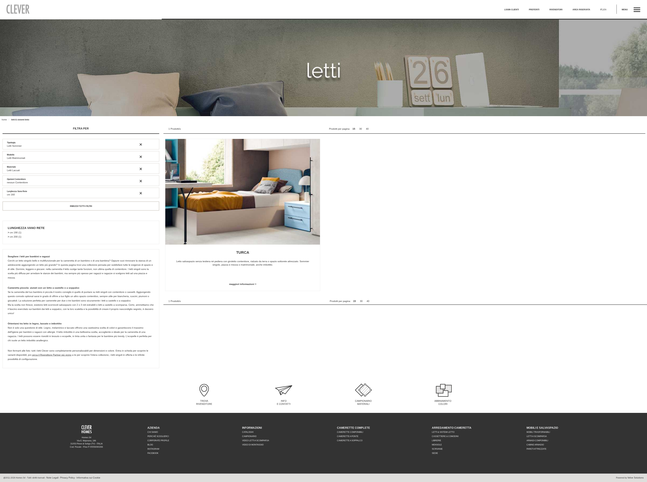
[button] (26, 228)
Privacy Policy (67, 477)
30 (361, 128)
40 (367, 128)
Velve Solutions (635, 477)
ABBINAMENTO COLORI (442, 402)
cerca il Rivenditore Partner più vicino (51, 355)
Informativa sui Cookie (88, 477)
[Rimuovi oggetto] (141, 144)
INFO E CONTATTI (284, 402)
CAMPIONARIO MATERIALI (363, 402)
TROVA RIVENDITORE (204, 402)
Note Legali (52, 477)
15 (354, 128)
